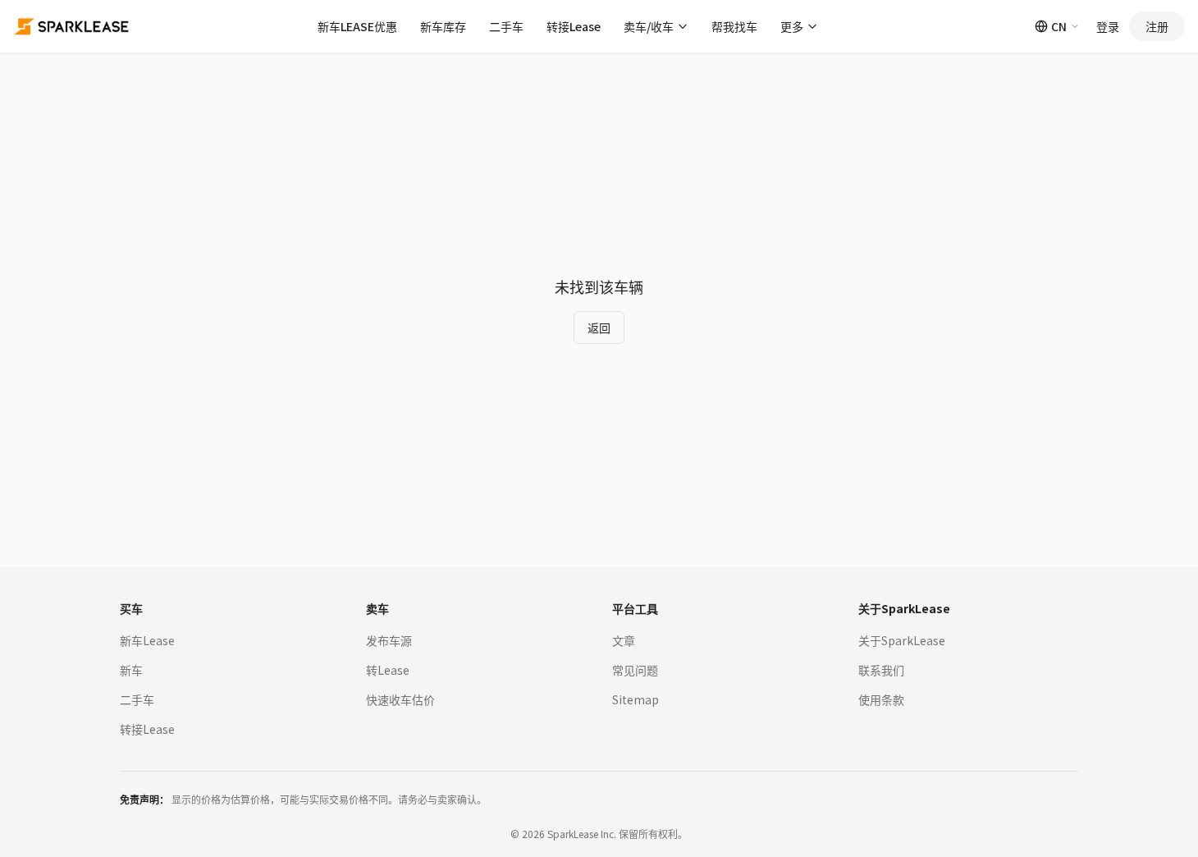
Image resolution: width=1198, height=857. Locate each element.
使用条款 (881, 699)
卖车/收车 (649, 26)
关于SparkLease (901, 640)
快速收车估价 (400, 699)
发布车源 (389, 640)
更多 (791, 26)
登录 (1107, 26)
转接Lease (573, 26)
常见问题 (635, 670)
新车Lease (147, 640)
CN (1059, 26)
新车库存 (443, 26)
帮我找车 (734, 26)
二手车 (506, 26)
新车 (131, 670)
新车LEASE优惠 (357, 26)
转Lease (387, 670)
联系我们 (881, 670)
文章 (623, 640)
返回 (599, 327)
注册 (1156, 26)
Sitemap (635, 699)
